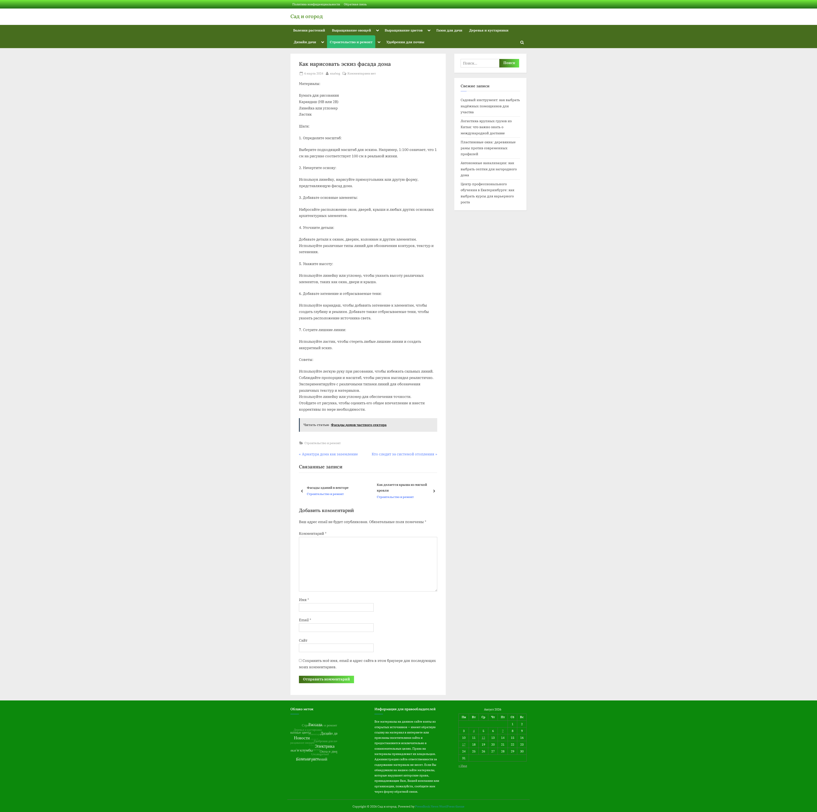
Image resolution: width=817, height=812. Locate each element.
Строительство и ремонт (351, 42)
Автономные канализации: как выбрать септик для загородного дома (489, 169)
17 (464, 744)
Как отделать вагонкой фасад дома (405, 487)
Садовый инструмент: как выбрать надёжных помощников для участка (490, 106)
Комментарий (313, 533)
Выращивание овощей (351, 30)
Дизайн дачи (305, 42)
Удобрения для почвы (405, 42)
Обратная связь (355, 4)
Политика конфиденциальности (316, 4)
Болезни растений (309, 30)
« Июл (462, 766)
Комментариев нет (361, 73)
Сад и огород (306, 16)
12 (483, 738)
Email (305, 620)
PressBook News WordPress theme (439, 806)
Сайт (303, 640)
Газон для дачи (449, 30)
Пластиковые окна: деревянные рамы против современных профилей (488, 148)
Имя (304, 599)
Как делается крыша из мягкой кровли (332, 488)
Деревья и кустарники (488, 30)
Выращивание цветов (404, 30)
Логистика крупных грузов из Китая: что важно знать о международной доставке (486, 127)
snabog (335, 73)
